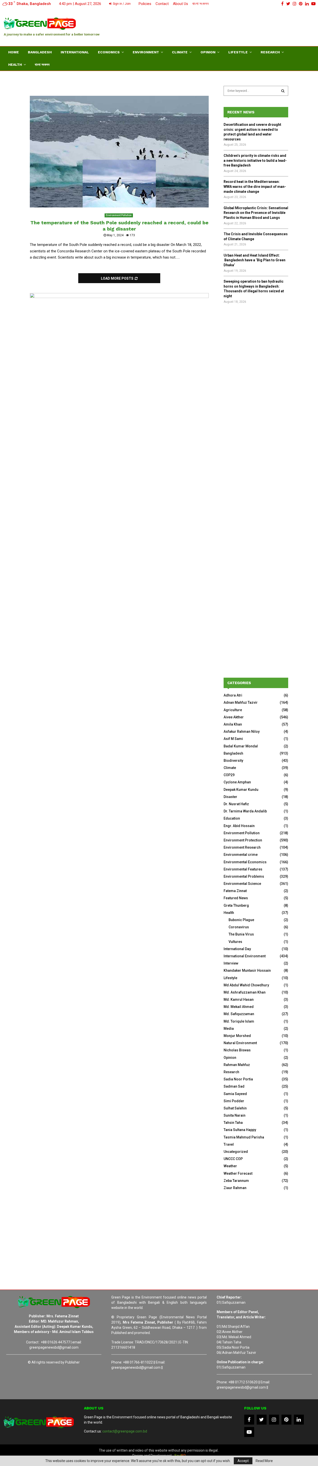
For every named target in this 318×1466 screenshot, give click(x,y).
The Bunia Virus (241, 934)
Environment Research (242, 847)
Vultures (235, 942)
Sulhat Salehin (235, 1108)
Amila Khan (233, 724)
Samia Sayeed (235, 1094)
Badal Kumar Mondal (241, 746)
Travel (229, 1144)
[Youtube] (249, 1432)
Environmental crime (241, 855)
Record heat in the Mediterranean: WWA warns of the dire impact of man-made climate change (255, 186)
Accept (243, 1461)
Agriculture (233, 710)
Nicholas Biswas (237, 1050)
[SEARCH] (283, 91)
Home (13, 52)
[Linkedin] (299, 1420)
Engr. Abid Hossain (239, 826)
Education (232, 818)
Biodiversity (233, 761)
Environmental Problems (244, 876)
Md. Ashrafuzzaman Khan (245, 992)
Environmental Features (243, 869)
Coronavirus (239, 927)
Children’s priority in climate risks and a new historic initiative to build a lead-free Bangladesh (255, 160)
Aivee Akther (234, 717)
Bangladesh (40, 52)
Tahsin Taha (233, 1123)
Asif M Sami (233, 739)
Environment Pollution (119, 215)
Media (229, 1029)
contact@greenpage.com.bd (124, 1431)
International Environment (245, 956)
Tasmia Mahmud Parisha (244, 1137)
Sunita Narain (234, 1115)
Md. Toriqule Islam (239, 1021)
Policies (145, 3)
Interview (231, 963)
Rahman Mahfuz (237, 1065)
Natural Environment (240, 1043)
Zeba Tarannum (236, 1181)
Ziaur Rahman (235, 1188)
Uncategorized (236, 1152)
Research (270, 52)
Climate (180, 52)
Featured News (236, 898)
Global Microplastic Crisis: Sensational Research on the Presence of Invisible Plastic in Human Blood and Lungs (256, 213)
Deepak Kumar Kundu (241, 790)
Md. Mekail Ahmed (239, 1007)
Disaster (230, 797)
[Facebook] (249, 1420)
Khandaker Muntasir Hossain (247, 970)
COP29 (229, 775)
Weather (230, 1166)
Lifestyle (238, 52)
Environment (146, 52)
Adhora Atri (233, 695)
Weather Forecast (238, 1173)
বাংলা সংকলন (200, 3)
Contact (162, 3)
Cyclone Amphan (237, 782)
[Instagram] (274, 1420)
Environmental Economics (245, 862)
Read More (264, 1461)
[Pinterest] (286, 1420)
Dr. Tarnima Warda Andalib (245, 811)
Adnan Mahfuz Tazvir (241, 702)
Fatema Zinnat (235, 891)
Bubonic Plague (241, 920)
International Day (237, 949)
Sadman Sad (234, 1086)
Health (15, 65)
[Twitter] (262, 1420)
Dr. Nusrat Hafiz (236, 804)
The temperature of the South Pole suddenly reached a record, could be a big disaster (119, 226)
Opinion (207, 52)
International (75, 52)
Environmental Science (242, 884)
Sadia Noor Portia (238, 1079)
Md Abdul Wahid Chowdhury (246, 985)
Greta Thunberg (236, 905)
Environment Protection (243, 840)
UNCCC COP (233, 1159)
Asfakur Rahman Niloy (242, 731)
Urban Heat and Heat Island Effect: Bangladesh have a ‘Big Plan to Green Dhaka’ (254, 260)
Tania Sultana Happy (240, 1130)
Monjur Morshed (237, 1036)
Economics (109, 52)
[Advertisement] (223, 26)
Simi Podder (234, 1101)
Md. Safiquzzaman (239, 1014)
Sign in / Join (121, 3)
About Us (180, 3)
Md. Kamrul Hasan (239, 999)
